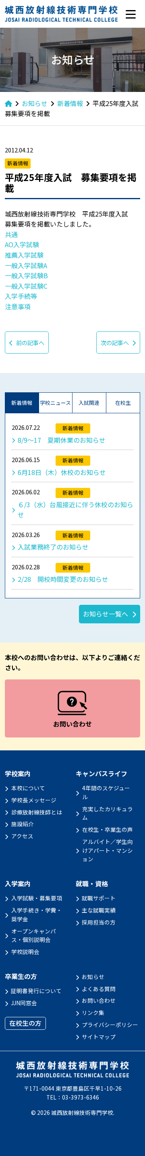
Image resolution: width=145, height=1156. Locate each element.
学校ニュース (55, 402)
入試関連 (89, 402)
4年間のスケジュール (106, 792)
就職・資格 (92, 883)
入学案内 (18, 883)
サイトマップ (99, 1037)
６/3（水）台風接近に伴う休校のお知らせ (75, 510)
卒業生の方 (21, 976)
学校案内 (18, 773)
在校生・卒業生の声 (107, 829)
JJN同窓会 (24, 1003)
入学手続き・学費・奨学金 (36, 914)
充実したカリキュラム (107, 813)
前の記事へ (30, 342)
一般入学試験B (26, 275)
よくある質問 (99, 989)
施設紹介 (22, 824)
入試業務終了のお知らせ (53, 547)
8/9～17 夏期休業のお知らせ (62, 440)
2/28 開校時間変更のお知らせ (63, 579)
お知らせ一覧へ (105, 614)
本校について (28, 788)
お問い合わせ (99, 1000)
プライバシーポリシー (110, 1025)
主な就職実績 (99, 910)
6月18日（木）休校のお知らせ (62, 472)
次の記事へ (115, 342)
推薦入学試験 (24, 255)
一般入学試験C (26, 286)
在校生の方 (25, 1023)
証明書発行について (36, 991)
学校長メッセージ (33, 800)
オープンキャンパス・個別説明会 (33, 935)
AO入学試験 (22, 244)
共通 (11, 234)
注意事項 (18, 306)
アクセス (22, 836)
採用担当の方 (99, 922)
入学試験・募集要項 (36, 898)
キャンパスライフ (101, 773)
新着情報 (21, 402)
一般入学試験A (26, 265)
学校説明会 (25, 952)
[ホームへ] (8, 103)
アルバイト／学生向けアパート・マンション (107, 850)
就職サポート (99, 898)
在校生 (123, 402)
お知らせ (93, 977)
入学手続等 (21, 296)
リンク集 (93, 1012)
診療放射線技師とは (36, 812)
